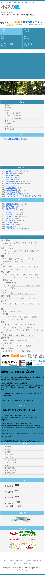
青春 (24, 243)
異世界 (5, 274)
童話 (4, 311)
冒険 (30, 275)
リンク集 (20, 351)
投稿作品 (27, 346)
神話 (36, 275)
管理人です (9, 126)
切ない (14, 327)
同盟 (27, 351)
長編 (4, 335)
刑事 (38, 251)
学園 (10, 259)
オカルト (19, 293)
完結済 (12, 340)
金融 (36, 243)
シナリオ (15, 319)
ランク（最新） (26, 561)
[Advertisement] (22, 66)
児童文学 (12, 311)
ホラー (32, 269)
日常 (37, 304)
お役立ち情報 (10, 468)
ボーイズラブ (29, 259)
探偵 (32, 251)
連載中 (5, 340)
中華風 (5, 280)
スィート (20, 330)
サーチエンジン (8, 351)
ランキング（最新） (7, 45)
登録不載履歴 (10, 473)
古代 (26, 277)
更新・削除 (9, 454)
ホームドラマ (15, 243)
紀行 (26, 317)
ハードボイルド (8, 253)
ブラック (24, 304)
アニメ (20, 285)
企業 (30, 243)
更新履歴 (8, 124)
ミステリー (7, 251)
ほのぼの (6, 327)
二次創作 (18, 346)
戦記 (26, 269)
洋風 (38, 277)
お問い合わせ (28, 45)
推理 (26, 251)
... (15, 246)
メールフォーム (10, 476)
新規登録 (8, 452)
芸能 (27, 285)
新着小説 (8, 108)
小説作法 (33, 317)
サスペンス (18, 251)
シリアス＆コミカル (28, 325)
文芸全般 (6, 319)
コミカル (15, 325)
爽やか (29, 327)
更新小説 (8, 110)
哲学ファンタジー (15, 277)
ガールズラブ (7, 261)
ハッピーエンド (8, 330)
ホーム (3, 30)
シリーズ (30, 335)
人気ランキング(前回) (13, 116)
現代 (4, 259)
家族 (16, 304)
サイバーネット (16, 269)
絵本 (19, 311)
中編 (10, 335)
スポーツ (6, 285)
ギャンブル (36, 285)
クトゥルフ (30, 293)
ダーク (36, 330)
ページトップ (28, 563)
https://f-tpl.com (25, 570)
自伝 (22, 319)
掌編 (22, 335)
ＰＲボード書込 (10, 470)
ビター (28, 330)
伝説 (28, 298)
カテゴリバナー (10, 462)
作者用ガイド (10, 446)
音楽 (13, 285)
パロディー (13, 288)
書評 (20, 317)
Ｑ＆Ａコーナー (10, 465)
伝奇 (16, 298)
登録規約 (8, 449)
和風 (32, 277)
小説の (10, 8)
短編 (16, 335)
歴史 (18, 275)
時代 (10, 298)
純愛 (16, 261)
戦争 (10, 246)
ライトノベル (7, 346)
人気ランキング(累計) (13, 118)
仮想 (22, 298)
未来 (16, 267)
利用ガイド (9, 105)
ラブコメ (18, 259)
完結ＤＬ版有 (23, 340)
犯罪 (4, 246)
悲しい (22, 327)
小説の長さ (9, 457)
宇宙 (22, 267)
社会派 (5, 243)
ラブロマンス (26, 261)
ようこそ (26, 30)
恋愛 (24, 275)
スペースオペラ (33, 267)
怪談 (12, 293)
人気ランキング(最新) (13, 113)
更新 (26, 38)
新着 (2, 38)
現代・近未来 (7, 267)
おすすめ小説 (10, 121)
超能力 (5, 269)
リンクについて (10, 460)
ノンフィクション (9, 317)
